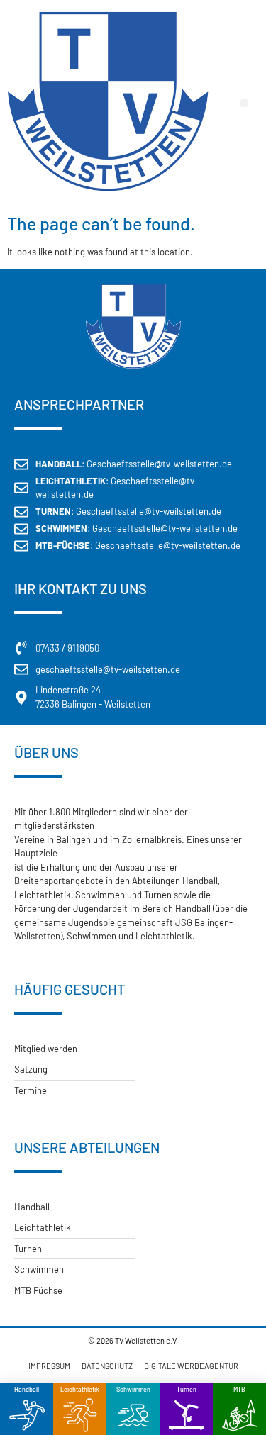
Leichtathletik (79, 1389)
